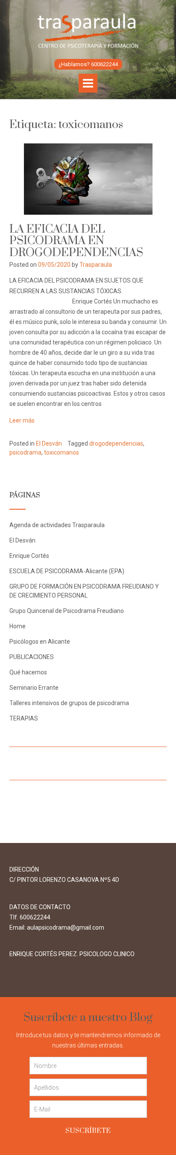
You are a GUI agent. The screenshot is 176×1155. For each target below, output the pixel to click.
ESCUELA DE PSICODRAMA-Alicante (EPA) (66, 571)
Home (17, 626)
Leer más (22, 420)
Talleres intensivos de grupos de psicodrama (69, 703)
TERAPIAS (23, 718)
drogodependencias (116, 443)
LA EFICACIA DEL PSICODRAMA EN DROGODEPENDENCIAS (76, 241)
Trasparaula (95, 264)
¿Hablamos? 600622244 (88, 64)
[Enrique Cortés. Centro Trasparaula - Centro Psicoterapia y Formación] (88, 30)
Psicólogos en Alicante (39, 641)
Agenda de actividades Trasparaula (57, 525)
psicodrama (25, 452)
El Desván (49, 443)
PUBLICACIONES (31, 656)
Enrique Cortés (29, 555)
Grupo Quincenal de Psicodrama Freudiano (66, 610)
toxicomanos (61, 452)
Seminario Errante (34, 687)
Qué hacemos (28, 672)
